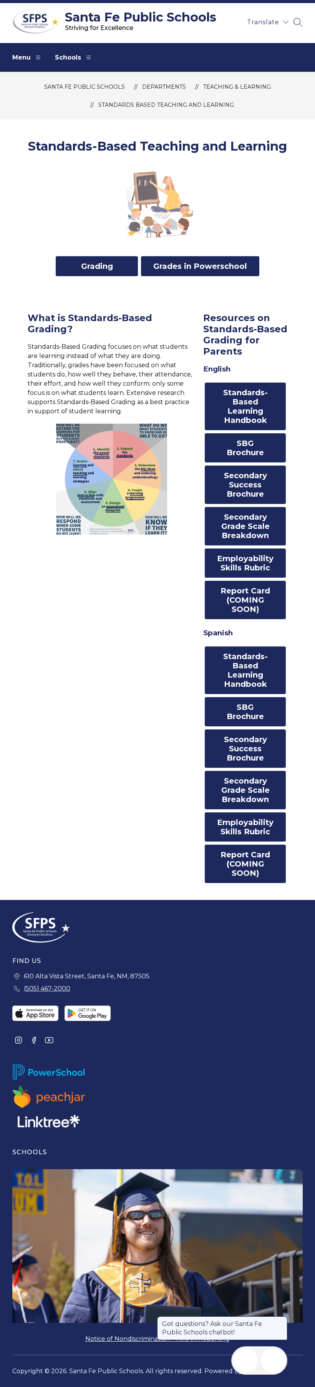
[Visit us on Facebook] (34, 1041)
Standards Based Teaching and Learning (166, 104)
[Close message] (281, 1320)
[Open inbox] (245, 1360)
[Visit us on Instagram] (18, 1041)
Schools (68, 57)
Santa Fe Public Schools (84, 86)
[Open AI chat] (273, 1360)
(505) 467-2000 (47, 988)
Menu (21, 57)
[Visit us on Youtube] (49, 1041)
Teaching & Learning (237, 86)
